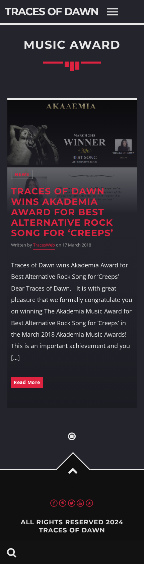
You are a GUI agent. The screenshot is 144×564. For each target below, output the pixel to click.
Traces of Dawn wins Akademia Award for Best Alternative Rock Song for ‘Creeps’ (62, 212)
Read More (27, 382)
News (22, 174)
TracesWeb (44, 245)
